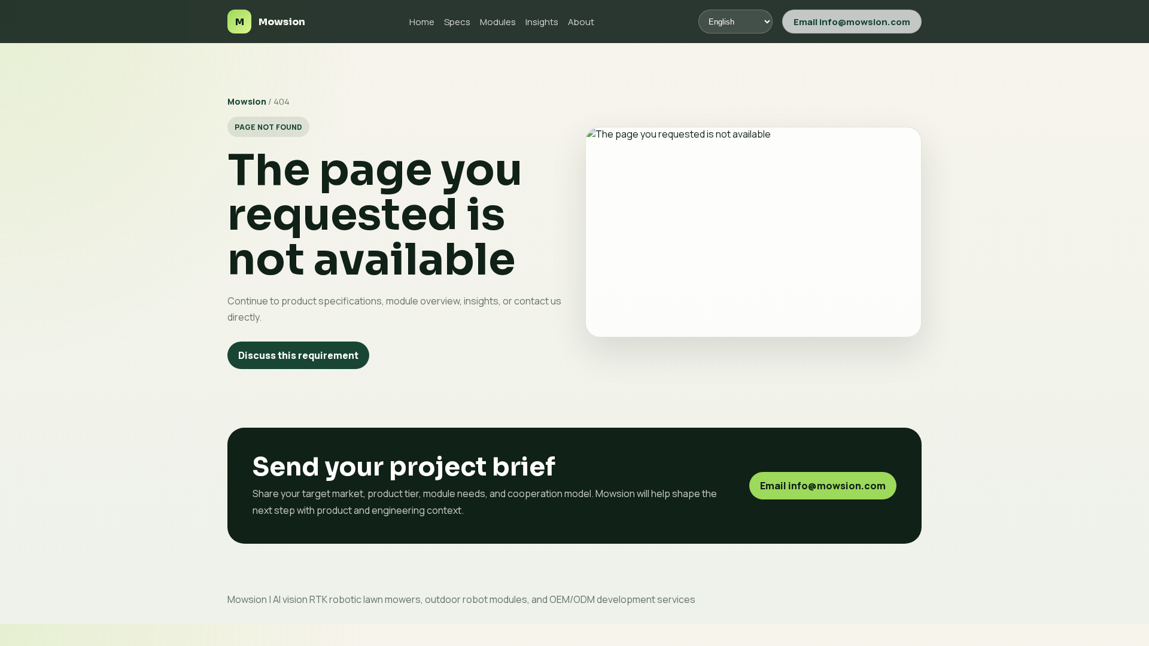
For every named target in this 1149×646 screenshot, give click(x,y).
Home (421, 22)
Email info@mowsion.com (852, 22)
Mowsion (246, 101)
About (581, 22)
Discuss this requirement (298, 355)
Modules (498, 22)
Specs (457, 22)
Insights (541, 22)
